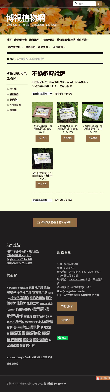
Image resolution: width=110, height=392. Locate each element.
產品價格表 (20, 39)
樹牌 (9, 327)
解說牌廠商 (40, 340)
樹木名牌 (39, 316)
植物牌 (21, 303)
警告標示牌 (27, 345)
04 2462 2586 (77, 279)
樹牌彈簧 (17, 327)
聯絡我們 (30, 47)
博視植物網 (25, 18)
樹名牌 (28, 316)
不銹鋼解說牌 (23, 288)
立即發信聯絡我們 (103, 378)
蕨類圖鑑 (17, 333)
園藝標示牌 (36, 287)
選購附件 (14, 99)
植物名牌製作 (19, 298)
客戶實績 (58, 47)
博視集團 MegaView (55, 383)
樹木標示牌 (16, 322)
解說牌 (27, 340)
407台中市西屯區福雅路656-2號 (81, 295)
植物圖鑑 (14, 94)
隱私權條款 (12, 363)
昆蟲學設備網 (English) (19, 255)
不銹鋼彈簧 (12, 288)
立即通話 (65, 320)
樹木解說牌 (45, 322)
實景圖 (13, 110)
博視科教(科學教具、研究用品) (23, 251)
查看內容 (42, 138)
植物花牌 (44, 303)
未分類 (13, 89)
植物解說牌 (23, 309)
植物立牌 (33, 303)
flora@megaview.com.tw (71, 291)
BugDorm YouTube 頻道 (19, 259)
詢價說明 (34, 39)
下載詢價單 (48, 39)
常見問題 (43, 47)
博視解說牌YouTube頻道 (19, 263)
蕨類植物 (33, 333)
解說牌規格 (14, 47)
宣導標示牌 (40, 292)
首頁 (9, 39)
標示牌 (38, 309)
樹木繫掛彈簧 (31, 322)
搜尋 (99, 4)
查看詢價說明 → (55, 222)
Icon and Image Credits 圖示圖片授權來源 (29, 357)
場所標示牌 (24, 292)
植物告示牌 (37, 298)
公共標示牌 (15, 105)
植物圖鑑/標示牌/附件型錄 (72, 39)
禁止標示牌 (31, 327)
